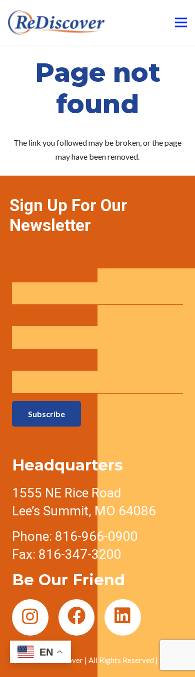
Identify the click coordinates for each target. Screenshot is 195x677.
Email (24, 363)
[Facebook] (76, 617)
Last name (32, 319)
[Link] (56, 22)
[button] (40, 652)
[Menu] (181, 22)
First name (32, 275)
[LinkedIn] (122, 617)
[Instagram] (30, 617)
